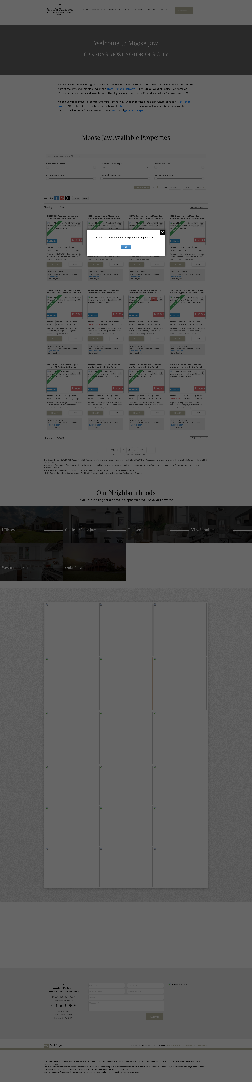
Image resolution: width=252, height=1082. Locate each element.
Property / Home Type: (111, 164)
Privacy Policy (172, 1045)
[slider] (47, 167)
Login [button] (85, 198)
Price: (55, 164)
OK (126, 247)
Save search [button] (141, 187)
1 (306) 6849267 (54, 276)
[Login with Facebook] (56, 200)
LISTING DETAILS (54, 264)
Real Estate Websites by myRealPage (193, 1045)
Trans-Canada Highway (121, 89)
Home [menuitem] (85, 9)
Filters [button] (199, 187)
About (163, 9)
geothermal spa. (134, 110)
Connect (184, 10)
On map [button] (173, 187)
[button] (184, 10)
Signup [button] (76, 198)
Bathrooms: (55, 175)
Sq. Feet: (163, 175)
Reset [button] (186, 187)
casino (115, 110)
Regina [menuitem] (112, 9)
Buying (138, 9)
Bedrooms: (163, 164)
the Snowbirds (127, 106)
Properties (97, 9)
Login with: (48, 198)
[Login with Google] (62, 200)
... (135, 450)
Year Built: (110, 175)
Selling (151, 9)
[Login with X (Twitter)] (67, 200)
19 (141, 450)
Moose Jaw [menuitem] (125, 9)
